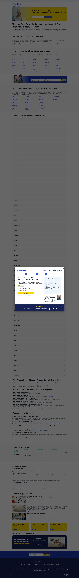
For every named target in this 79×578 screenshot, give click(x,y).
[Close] (63, 268)
